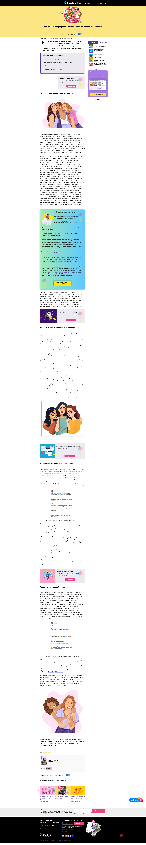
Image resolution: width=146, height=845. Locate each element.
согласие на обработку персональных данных (86, 813)
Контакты (54, 826)
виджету (60, 743)
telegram (105, 3)
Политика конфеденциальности (68, 829)
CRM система (43, 828)
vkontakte (99, 3)
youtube (101, 3)
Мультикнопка (55, 823)
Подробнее (71, 86)
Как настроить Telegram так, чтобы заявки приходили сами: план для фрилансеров (78, 799)
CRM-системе (67, 743)
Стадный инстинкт (56, 822)
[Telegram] (81, 34)
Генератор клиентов (44, 825)
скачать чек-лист (56, 267)
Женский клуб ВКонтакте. (55, 672)
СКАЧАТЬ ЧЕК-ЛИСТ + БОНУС (62, 283)
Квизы (53, 825)
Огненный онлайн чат (44, 823)
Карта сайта (64, 831)
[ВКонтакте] (79, 34)
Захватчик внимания (44, 826)
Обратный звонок (44, 822)
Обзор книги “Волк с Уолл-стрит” (61, 797)
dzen (103, 3)
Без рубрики (48, 768)
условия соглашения (101, 813)
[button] (95, 99)
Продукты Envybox (46, 820)
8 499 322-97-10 (89, 3)
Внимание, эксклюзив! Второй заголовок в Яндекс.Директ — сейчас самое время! (47, 799)
